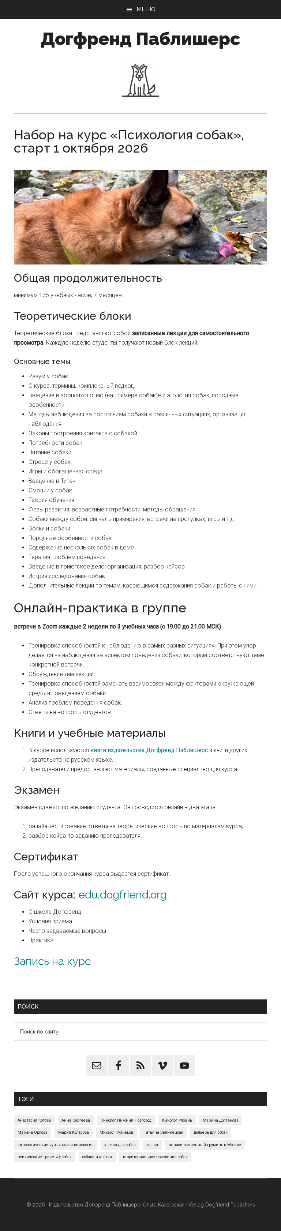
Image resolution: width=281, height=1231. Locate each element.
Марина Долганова (221, 1120)
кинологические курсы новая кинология (56, 1144)
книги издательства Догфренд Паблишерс (149, 750)
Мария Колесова (73, 1132)
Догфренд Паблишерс (140, 39)
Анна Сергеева (75, 1120)
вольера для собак (211, 1132)
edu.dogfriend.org (122, 894)
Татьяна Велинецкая (163, 1132)
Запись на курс (52, 961)
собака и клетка (97, 1157)
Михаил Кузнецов (116, 1132)
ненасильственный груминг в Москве (205, 1144)
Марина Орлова (33, 1132)
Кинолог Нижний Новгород (126, 1120)
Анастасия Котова (34, 1120)
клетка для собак (120, 1144)
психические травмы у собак (45, 1157)
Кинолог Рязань (177, 1120)
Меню (146, 9)
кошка (152, 1144)
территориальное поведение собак (155, 1157)
